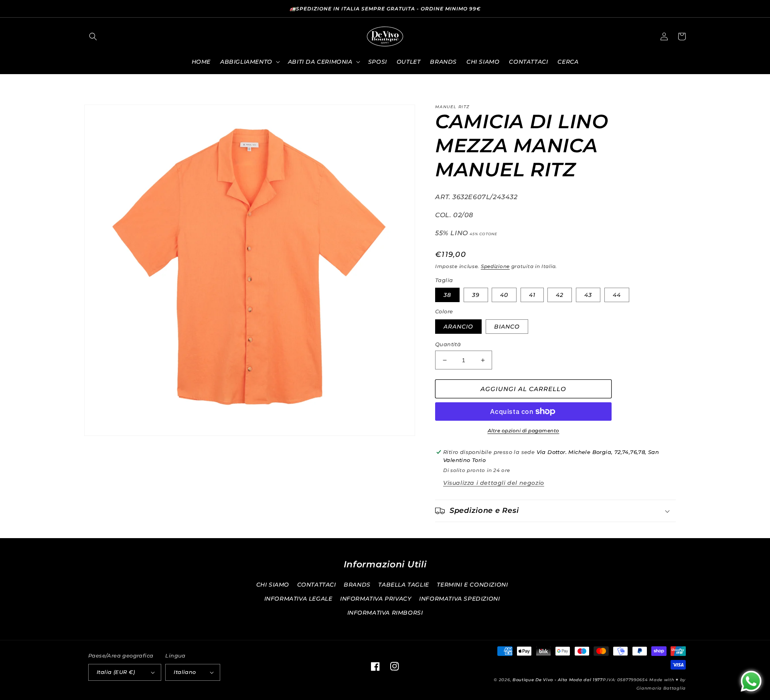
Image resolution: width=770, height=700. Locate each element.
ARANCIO (458, 326)
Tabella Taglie (403, 584)
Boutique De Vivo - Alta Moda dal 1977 (558, 679)
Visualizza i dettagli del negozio (493, 482)
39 (476, 295)
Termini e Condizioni (472, 584)
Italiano (185, 672)
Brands (357, 584)
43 (588, 295)
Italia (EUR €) (116, 672)
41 (532, 295)
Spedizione (495, 266)
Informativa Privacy (375, 598)
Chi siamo (272, 584)
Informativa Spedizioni (459, 598)
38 (447, 295)
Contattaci (316, 584)
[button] (93, 36)
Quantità (448, 344)
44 (617, 295)
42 (559, 295)
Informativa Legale (298, 598)
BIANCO (507, 326)
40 (504, 295)
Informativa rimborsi (385, 612)
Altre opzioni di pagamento (523, 431)
